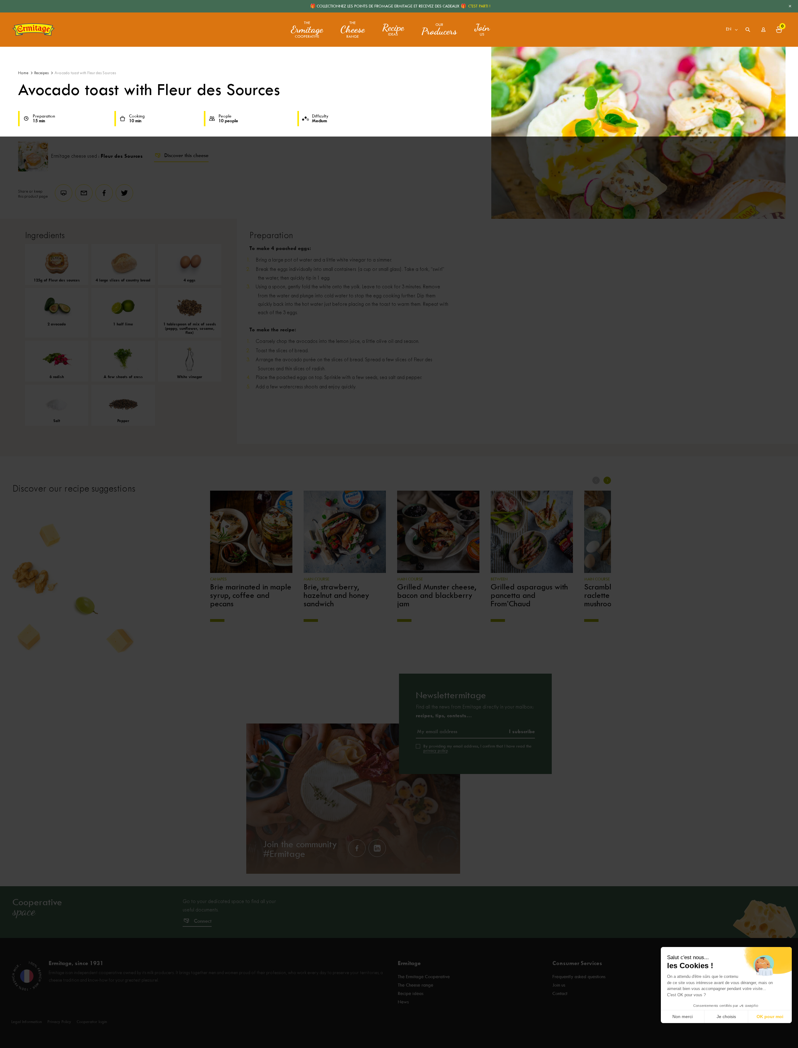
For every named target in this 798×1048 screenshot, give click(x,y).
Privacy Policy (59, 1021)
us (482, 29)
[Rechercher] (747, 29)
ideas (393, 29)
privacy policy (435, 750)
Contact (559, 993)
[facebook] (357, 848)
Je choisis (726, 1016)
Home (23, 73)
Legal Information (26, 1021)
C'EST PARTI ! (479, 6)
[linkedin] (377, 848)
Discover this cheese (186, 155)
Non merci (682, 1016)
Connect (203, 921)
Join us (558, 985)
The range (352, 30)
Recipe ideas (410, 993)
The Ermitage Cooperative (424, 976)
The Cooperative (307, 30)
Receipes (41, 73)
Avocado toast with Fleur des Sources (85, 73)
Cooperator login (92, 1021)
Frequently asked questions (578, 976)
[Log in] (763, 29)
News (403, 1002)
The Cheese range (415, 985)
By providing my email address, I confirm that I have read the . (477, 748)
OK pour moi (770, 1016)
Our (439, 29)
